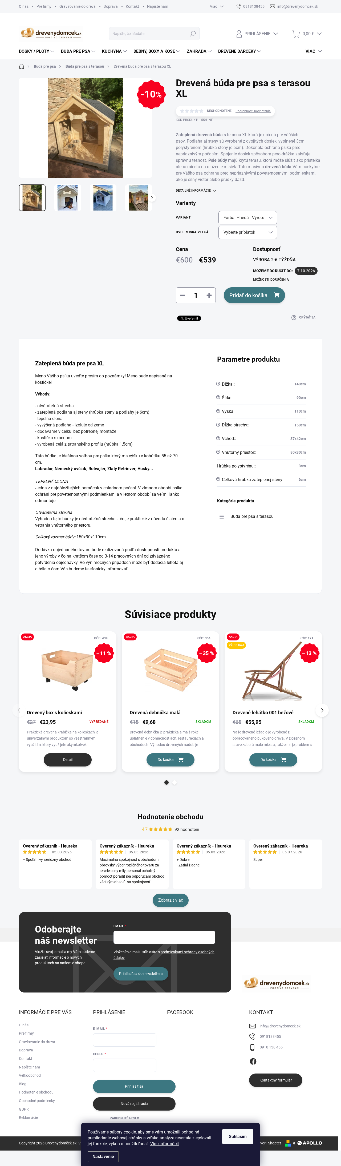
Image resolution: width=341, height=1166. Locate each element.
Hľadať (193, 33)
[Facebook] (253, 1060)
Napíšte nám (157, 6)
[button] (166, 782)
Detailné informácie (193, 190)
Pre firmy (43, 6)
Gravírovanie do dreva (77, 6)
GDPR (24, 1109)
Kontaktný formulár (275, 1080)
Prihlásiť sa (134, 1086)
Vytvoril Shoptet (268, 1143)
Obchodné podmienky (37, 1101)
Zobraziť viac (170, 900)
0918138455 (270, 1036)
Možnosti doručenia (271, 279)
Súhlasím (238, 1136)
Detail (67, 759)
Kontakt (132, 6)
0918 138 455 (271, 1047)
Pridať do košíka (248, 295)
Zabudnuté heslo (124, 1118)
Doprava (111, 6)
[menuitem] (37, 51)
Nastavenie (103, 1156)
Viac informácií (164, 1143)
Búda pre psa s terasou (252, 516)
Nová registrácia (134, 1104)
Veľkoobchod (30, 1075)
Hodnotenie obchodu (171, 817)
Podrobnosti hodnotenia (253, 111)
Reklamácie (28, 1117)
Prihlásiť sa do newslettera (141, 973)
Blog (22, 1084)
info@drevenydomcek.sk (280, 1026)
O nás (24, 6)
